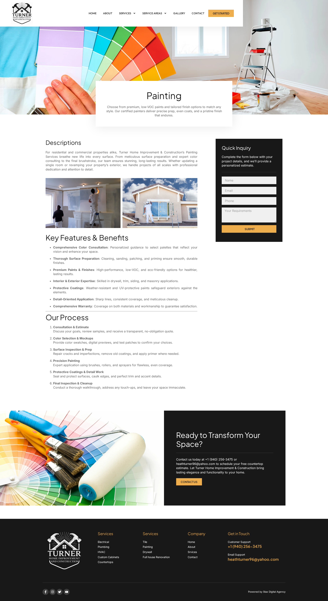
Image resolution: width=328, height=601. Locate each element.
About (107, 13)
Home (92, 13)
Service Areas (152, 13)
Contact (198, 13)
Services (125, 13)
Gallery (179, 13)
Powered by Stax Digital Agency (266, 591)
